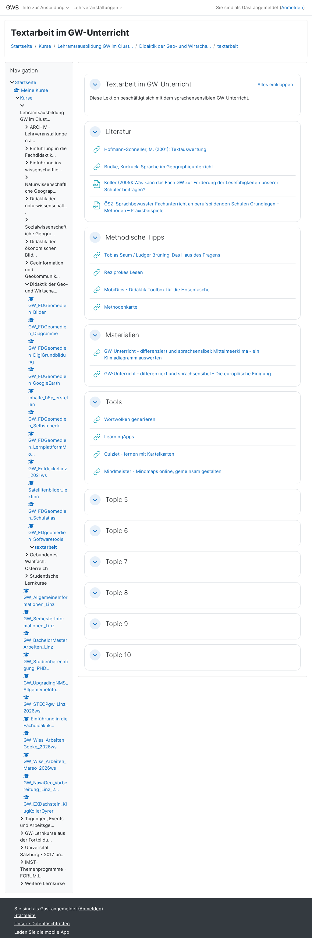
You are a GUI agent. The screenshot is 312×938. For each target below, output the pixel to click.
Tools (113, 402)
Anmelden (292, 7)
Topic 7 (116, 561)
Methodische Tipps (134, 237)
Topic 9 (116, 624)
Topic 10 (118, 655)
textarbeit (227, 46)
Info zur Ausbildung (44, 7)
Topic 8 (116, 593)
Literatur (118, 131)
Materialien (122, 335)
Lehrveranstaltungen (95, 7)
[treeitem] (39, 483)
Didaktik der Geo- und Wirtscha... (175, 46)
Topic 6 (116, 530)
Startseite (21, 46)
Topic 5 (116, 499)
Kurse (45, 46)
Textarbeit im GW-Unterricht (148, 84)
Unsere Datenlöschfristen (42, 923)
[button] (95, 84)
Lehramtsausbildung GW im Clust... (95, 46)
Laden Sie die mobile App (41, 932)
